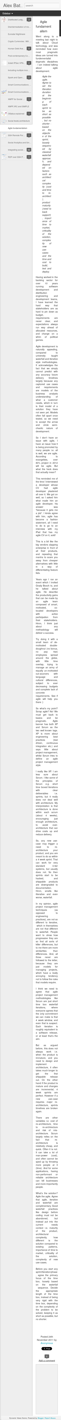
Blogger (41, 1418)
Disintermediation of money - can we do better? (29, 26)
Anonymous (47, 1343)
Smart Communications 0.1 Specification (26, 91)
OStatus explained (16, 113)
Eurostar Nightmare (16, 34)
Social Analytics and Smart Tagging (23, 142)
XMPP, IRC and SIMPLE (18, 106)
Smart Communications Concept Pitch (24, 84)
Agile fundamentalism (17, 128)
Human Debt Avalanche (18, 48)
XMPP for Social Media (18, 99)
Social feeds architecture (19, 120)
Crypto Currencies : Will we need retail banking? (29, 41)
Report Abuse (50, 1418)
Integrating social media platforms (23, 149)
